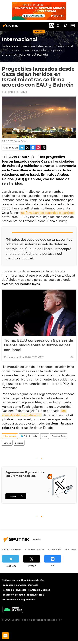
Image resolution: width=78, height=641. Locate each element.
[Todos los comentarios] (5, 635)
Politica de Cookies (39, 589)
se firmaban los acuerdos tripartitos (47, 213)
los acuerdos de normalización (34, 413)
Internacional (9, 436)
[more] (72, 356)
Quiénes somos (11, 580)
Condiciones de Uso (32, 580)
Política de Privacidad (14, 589)
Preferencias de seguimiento (18, 599)
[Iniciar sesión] (58, 25)
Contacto (33, 585)
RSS (41, 594)
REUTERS (8, 141)
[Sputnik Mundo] (11, 27)
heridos (7, 442)
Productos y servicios (14, 585)
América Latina (11, 549)
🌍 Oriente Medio (29, 436)
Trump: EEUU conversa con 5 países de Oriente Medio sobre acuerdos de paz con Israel (38, 345)
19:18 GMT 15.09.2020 (14, 92)
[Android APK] (13, 610)
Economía (54, 549)
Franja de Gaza (58, 436)
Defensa (70, 549)
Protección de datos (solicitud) (20, 594)
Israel (44, 436)
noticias (19, 442)
